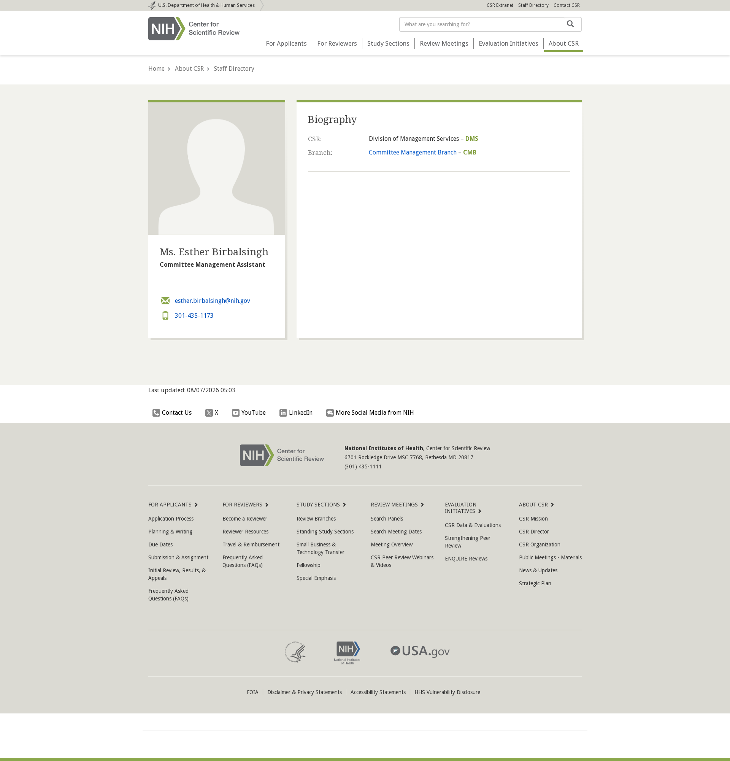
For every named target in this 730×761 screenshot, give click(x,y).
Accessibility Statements (378, 692)
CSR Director (534, 532)
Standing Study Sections (325, 532)
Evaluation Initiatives (508, 43)
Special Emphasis (316, 578)
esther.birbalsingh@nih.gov (211, 300)
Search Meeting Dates (396, 532)
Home (156, 68)
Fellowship (309, 565)
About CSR (189, 68)
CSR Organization (539, 544)
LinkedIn (301, 412)
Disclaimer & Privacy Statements (304, 692)
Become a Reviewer (244, 519)
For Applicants (286, 43)
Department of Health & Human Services (206, 5)
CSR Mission (533, 519)
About (564, 43)
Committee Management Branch (413, 152)
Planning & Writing (170, 532)
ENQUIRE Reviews (466, 559)
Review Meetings (444, 43)
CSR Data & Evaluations (473, 525)
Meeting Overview (392, 544)
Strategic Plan (535, 583)
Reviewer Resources (245, 532)
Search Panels (387, 519)
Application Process (171, 519)
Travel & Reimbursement (250, 544)
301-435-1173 (193, 315)
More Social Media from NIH (375, 412)
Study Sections (388, 43)
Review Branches (316, 519)
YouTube (253, 412)
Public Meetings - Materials (550, 557)
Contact (567, 5)
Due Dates (160, 544)
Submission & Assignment (178, 557)
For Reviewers (337, 43)
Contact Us (177, 412)
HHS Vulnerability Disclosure (447, 692)
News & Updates (538, 570)
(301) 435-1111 (363, 466)
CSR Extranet (500, 5)
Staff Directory (533, 5)
